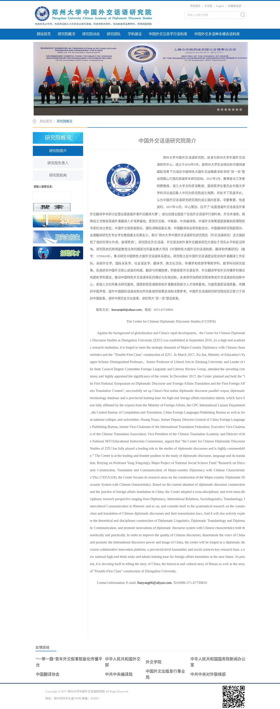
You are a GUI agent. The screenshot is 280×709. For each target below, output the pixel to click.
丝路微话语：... (237, 6)
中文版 (208, 6)
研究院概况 (66, 34)
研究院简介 (58, 151)
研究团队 (114, 34)
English (220, 6)
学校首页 (195, 6)
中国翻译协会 (50, 674)
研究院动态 (91, 34)
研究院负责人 (57, 163)
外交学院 (156, 662)
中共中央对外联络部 (210, 674)
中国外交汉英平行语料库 (168, 34)
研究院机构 (58, 175)
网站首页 (44, 34)
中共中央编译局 (121, 674)
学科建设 (135, 34)
